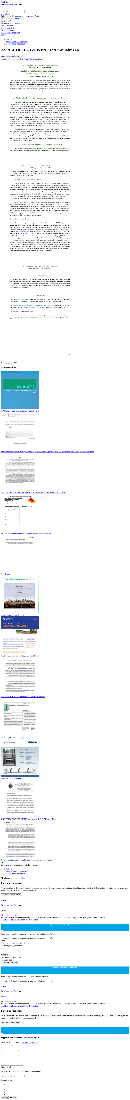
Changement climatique (15, 44)
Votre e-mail (6, 1067)
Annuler (5, 1098)
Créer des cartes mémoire (30, 16)
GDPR (4, 920)
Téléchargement (7, 56)
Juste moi (8, 960)
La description (11, 945)
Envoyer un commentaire (11, 895)
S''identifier (5, 14)
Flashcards (18, 4)
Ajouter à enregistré (34, 59)
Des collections (16, 23)
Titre (3, 940)
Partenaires (11, 915)
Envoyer (13, 1098)
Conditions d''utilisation (28, 920)
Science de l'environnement (17, 41)
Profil (3, 35)
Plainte (3, 915)
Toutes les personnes (12, 957)
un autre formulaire (30, 1042)
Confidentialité (13, 920)
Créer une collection (9, 962)
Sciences (9, 39)
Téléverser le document (10, 16)
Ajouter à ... (19, 56)
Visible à (4, 955)
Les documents (7, 4)
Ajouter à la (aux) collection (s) (13, 59)
